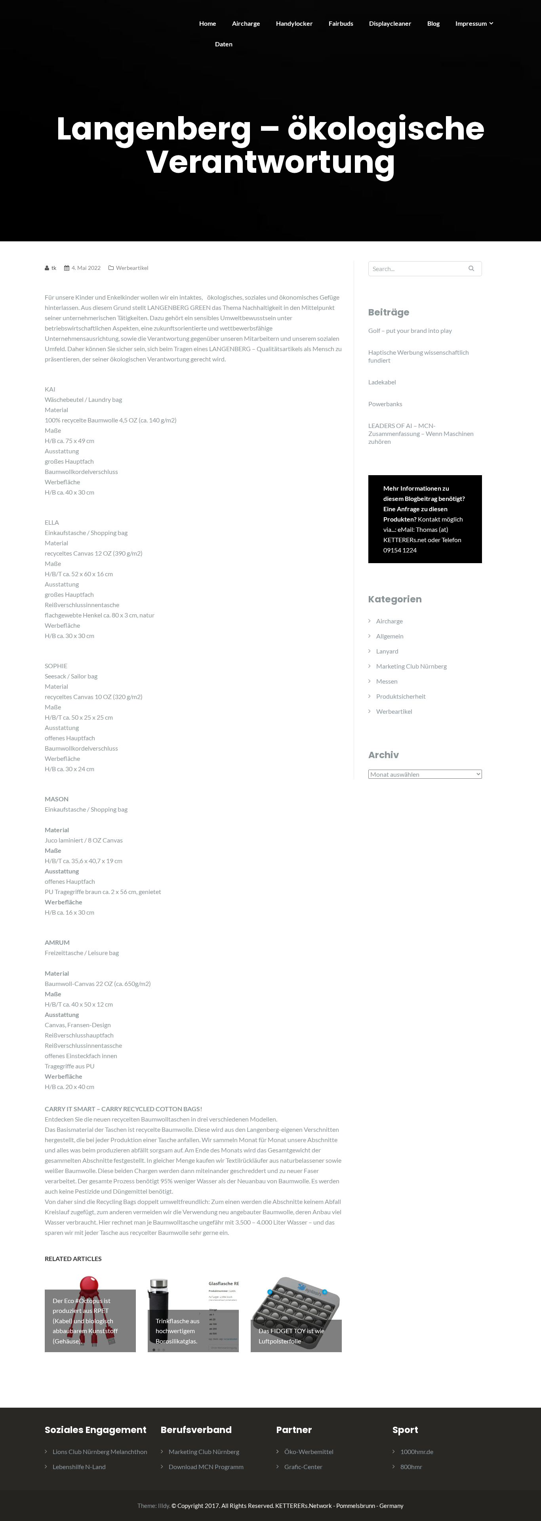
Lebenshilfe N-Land (79, 1466)
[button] (524, 11)
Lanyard (387, 651)
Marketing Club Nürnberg (411, 666)
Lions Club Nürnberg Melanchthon (100, 1451)
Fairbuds (341, 23)
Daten (223, 44)
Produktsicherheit (401, 696)
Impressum (471, 23)
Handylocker (294, 23)
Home (207, 23)
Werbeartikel (132, 267)
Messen (387, 681)
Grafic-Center (303, 1466)
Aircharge (246, 23)
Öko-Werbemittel (308, 1451)
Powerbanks (385, 403)
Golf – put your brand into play (410, 330)
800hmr (411, 1466)
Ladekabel (382, 382)
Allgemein (390, 636)
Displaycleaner (390, 23)
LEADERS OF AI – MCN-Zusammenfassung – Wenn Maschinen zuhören (421, 433)
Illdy (163, 1505)
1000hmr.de (416, 1451)
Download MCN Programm (206, 1466)
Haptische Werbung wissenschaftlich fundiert (418, 356)
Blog (433, 23)
